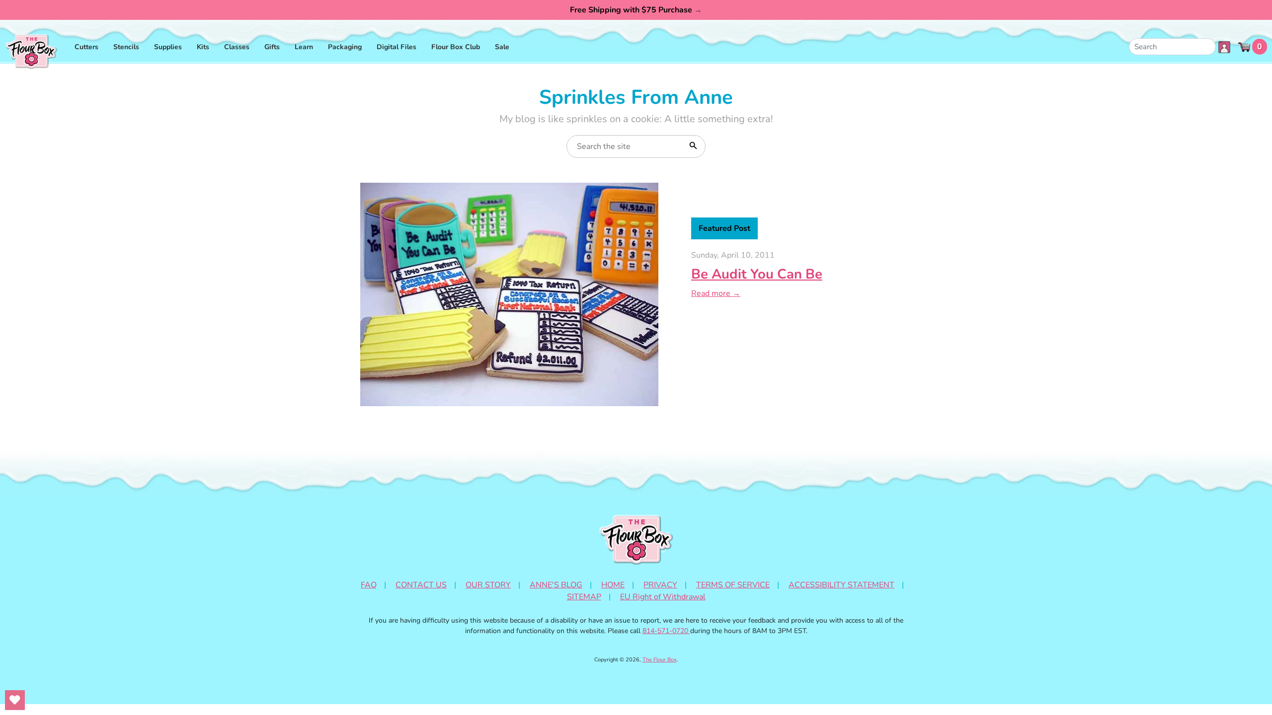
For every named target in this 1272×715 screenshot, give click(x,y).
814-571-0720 (666, 631)
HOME (613, 584)
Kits (203, 47)
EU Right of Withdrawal (663, 596)
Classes (236, 47)
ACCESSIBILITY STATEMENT (841, 584)
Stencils (126, 47)
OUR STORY (488, 584)
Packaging (345, 47)
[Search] (692, 144)
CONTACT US (421, 584)
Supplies (168, 47)
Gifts (272, 47)
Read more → (715, 293)
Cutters (86, 47)
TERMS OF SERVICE (733, 584)
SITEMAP (584, 596)
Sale (502, 47)
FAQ (369, 584)
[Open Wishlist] (15, 700)
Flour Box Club (455, 47)
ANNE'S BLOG (556, 584)
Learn (304, 47)
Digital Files (396, 47)
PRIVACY (660, 584)
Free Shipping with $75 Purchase (636, 9)
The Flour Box (659, 659)
